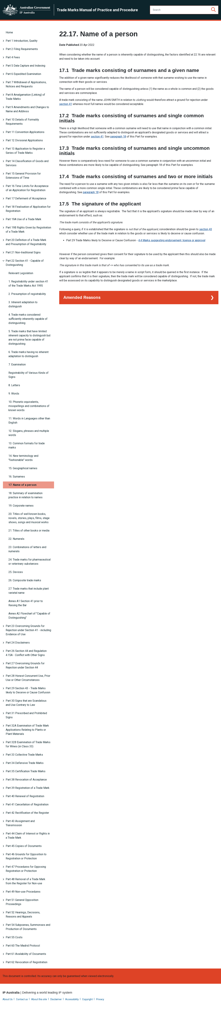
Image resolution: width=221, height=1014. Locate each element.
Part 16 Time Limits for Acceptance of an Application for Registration (27, 188)
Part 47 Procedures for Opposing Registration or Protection (26, 869)
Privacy (100, 999)
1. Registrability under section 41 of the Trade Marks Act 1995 (28, 283)
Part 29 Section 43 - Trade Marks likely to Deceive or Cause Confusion (28, 690)
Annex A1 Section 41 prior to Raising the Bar (25, 603)
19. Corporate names (20, 505)
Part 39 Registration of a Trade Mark (27, 788)
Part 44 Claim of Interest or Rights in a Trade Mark (28, 835)
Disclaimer (56, 999)
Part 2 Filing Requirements (22, 49)
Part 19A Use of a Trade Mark (23, 219)
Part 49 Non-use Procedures (23, 891)
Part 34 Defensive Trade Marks (25, 763)
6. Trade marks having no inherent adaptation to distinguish (28, 354)
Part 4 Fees (13, 57)
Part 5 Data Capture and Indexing (25, 65)
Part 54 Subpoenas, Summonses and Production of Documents (28, 927)
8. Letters (14, 385)
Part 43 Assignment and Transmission (20, 823)
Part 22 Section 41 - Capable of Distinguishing (25, 263)
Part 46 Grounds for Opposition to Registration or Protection (26, 856)
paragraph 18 (118, 136)
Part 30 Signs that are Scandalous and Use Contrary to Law (26, 702)
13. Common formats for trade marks (26, 445)
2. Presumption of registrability (27, 294)
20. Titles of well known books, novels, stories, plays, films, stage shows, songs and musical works (29, 518)
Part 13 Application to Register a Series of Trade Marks (25, 150)
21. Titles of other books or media (28, 530)
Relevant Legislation (20, 273)
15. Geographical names (22, 468)
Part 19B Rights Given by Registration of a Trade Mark (28, 229)
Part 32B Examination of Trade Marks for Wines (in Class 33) (28, 744)
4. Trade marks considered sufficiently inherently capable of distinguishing (27, 319)
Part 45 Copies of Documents (24, 846)
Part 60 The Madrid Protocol (23, 945)
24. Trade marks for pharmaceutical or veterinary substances (29, 561)
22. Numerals (16, 538)
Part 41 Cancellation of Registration (27, 804)
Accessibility (72, 999)
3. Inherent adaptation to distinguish (22, 304)
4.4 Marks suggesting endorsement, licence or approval (171, 240)
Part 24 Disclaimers (18, 642)
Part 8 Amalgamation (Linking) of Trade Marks (25, 96)
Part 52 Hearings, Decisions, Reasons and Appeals (23, 914)
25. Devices (15, 572)
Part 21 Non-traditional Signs (23, 252)
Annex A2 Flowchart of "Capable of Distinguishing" (29, 615)
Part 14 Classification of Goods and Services (27, 163)
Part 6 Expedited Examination (23, 74)
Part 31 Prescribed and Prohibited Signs (26, 715)
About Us (8, 999)
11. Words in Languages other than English (29, 420)
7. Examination (17, 364)
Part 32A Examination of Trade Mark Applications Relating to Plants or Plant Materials (27, 730)
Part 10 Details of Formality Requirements (22, 121)
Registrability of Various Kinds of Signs (28, 375)
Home (9, 32)
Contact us (22, 999)
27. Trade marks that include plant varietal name (28, 590)
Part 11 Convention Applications (25, 132)
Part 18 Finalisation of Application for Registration (28, 209)
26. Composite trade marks (24, 580)
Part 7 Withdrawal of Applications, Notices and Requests (26, 84)
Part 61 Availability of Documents (26, 954)
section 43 (205, 229)
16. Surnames (16, 476)
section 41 (65, 104)
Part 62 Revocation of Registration (26, 962)
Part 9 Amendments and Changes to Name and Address (27, 109)
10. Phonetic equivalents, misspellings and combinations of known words (28, 406)
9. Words (13, 393)
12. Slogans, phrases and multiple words (28, 433)
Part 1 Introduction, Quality (21, 40)
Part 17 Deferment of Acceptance (26, 198)
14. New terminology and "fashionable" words (23, 458)
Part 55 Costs (14, 937)
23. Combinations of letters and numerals (27, 549)
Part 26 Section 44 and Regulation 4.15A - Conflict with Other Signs (26, 653)
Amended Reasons (81, 297)
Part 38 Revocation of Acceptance (26, 779)
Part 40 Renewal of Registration (25, 796)
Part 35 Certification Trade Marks (25, 771)
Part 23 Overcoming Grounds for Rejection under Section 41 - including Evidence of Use (28, 630)
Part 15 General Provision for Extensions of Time (23, 175)
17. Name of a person (22, 485)
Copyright (87, 999)
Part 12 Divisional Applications (24, 140)
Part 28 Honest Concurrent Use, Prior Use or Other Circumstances (28, 678)
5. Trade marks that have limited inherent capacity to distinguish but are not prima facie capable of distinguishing (29, 337)
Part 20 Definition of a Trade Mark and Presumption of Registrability (26, 242)
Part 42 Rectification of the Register (27, 812)
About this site (39, 999)
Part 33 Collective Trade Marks (24, 754)
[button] (213, 10)
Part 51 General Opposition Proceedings (22, 902)
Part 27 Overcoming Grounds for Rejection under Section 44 (25, 665)
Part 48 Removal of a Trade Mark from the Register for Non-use (25, 881)
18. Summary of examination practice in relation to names (25, 495)
